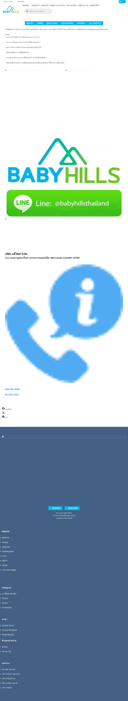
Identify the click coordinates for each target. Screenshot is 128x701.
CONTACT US (83, 5)
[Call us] (64, 523)
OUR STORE (71, 5)
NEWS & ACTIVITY (57, 5)
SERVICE (45, 5)
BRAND (26, 5)
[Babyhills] (11, 9)
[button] (122, 1)
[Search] (27, 11)
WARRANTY (95, 5)
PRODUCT (36, 5)
